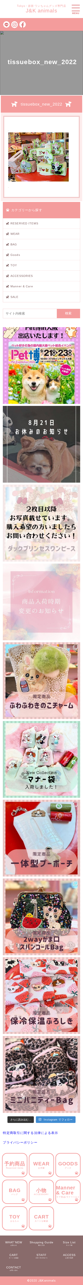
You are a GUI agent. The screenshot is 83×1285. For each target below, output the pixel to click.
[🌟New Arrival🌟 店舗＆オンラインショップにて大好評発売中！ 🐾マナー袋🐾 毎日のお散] (41, 759)
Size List (69, 1243)
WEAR (15, 233)
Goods (15, 254)
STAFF (41, 1256)
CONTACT (13, 1268)
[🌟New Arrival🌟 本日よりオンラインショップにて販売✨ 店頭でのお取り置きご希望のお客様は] (41, 1074)
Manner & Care (21, 286)
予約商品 (14, 1165)
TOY (13, 265)
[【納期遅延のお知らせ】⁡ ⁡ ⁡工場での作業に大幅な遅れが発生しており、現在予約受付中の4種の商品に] (41, 602)
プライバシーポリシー (20, 1142)
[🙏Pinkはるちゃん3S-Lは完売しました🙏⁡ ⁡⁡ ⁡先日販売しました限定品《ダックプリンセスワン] (41, 523)
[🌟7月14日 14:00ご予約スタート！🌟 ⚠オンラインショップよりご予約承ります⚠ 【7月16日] (41, 838)
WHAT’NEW (13, 1243)
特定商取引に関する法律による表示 (30, 1133)
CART (41, 1218)
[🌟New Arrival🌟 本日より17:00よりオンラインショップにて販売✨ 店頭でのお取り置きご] (41, 995)
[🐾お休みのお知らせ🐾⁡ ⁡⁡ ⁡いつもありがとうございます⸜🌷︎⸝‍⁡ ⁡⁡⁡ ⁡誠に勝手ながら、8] (41, 444)
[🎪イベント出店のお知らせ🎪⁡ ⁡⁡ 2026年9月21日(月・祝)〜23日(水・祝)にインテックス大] (41, 365)
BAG (13, 244)
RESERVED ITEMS (24, 223)
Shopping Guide (41, 1243)
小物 (41, 1192)
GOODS (68, 1165)
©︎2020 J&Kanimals (41, 1280)
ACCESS (69, 1256)
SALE (14, 297)
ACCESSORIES (21, 275)
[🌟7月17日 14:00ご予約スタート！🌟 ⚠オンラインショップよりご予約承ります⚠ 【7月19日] (41, 680)
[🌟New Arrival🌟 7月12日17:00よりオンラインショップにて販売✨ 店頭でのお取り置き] (41, 917)
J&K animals (41, 10)
